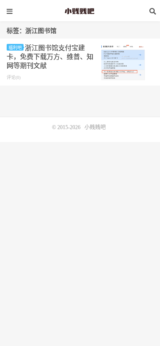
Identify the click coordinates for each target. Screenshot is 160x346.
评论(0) (13, 77)
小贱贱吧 (80, 11)
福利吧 (15, 47)
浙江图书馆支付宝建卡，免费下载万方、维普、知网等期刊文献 (50, 56)
